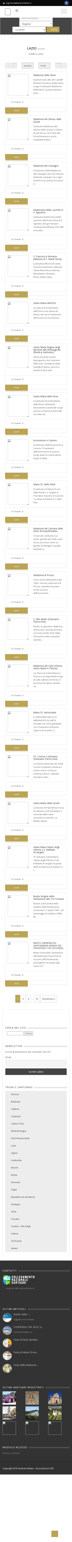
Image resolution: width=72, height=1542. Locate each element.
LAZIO (40, 53)
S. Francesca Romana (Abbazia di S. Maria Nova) (47, 257)
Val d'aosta (16, 1241)
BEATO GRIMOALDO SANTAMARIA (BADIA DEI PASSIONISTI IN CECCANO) (48, 945)
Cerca (53, 29)
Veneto (14, 1248)
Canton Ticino (17, 1123)
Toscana (15, 1219)
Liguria (14, 1153)
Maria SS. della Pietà (44, 484)
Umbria (14, 1233)
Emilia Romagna (18, 1131)
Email (8, 1057)
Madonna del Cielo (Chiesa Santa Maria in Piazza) (47, 667)
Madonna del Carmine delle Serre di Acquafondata (48, 530)
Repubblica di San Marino (23, 1197)
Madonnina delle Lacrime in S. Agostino (48, 211)
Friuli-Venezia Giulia (20, 1138)
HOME (32, 53)
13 (37, 998)
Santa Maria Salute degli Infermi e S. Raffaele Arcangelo (46, 849)
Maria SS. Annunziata (44, 712)
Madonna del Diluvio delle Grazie (47, 120)
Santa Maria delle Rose (45, 396)
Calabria (15, 1109)
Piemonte (15, 1182)
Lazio (13, 1145)
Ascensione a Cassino (45, 440)
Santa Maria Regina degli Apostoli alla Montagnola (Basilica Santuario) (46, 350)
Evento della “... (22, 1314)
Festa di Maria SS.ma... (26, 1352)
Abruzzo (15, 1094)
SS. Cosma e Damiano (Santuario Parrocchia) (45, 758)
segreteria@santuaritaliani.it (18, 3)
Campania (16, 1116)
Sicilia (13, 1211)
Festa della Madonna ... (26, 1365)
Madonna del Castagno (46, 165)
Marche (14, 1167)
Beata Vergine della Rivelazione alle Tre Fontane (48, 897)
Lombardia (16, 1160)
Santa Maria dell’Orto (44, 303)
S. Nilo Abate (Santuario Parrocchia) (46, 620)
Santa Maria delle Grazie (46, 803)
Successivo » (48, 998)
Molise (14, 1175)
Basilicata (15, 1101)
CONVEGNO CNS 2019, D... (28, 1327)
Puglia (14, 1189)
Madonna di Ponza (43, 575)
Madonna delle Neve (44, 75)
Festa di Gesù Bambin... (26, 1339)
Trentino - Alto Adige (21, 1226)
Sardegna (15, 1204)
